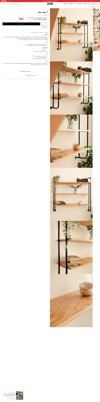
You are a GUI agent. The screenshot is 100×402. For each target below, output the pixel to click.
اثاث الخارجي (79, 3)
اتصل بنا (86, 1)
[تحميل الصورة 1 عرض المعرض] (96, 11)
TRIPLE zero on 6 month (52, 1)
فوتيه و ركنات (86, 3)
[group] (46, 32)
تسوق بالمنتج (93, 3)
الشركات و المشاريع (80, 1)
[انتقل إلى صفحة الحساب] (4, 4)
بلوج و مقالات (91, 1)
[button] (2, 4)
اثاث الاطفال (72, 3)
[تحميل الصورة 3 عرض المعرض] (96, 26)
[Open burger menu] (98, 3)
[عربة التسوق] (2, 4)
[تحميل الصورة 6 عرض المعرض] (96, 47)
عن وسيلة (97, 1)
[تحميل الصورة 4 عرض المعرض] (96, 33)
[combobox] (12, 4)
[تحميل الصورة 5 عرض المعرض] (96, 40)
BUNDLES (66, 3)
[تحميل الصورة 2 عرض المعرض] (96, 18)
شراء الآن (44, 27)
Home (98, 6)
